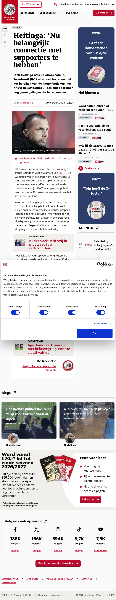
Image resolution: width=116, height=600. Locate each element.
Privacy (17, 595)
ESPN (62, 173)
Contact (87, 579)
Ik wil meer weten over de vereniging (79, 4)
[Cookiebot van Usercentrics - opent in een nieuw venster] (99, 264)
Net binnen (27, 13)
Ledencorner (48, 13)
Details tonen (100, 323)
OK (94, 333)
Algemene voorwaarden (49, 595)
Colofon (5, 595)
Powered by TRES (105, 595)
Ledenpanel (9, 583)
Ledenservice (107, 4)
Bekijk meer (91, 168)
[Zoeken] (55, 4)
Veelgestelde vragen (59, 579)
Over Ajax (72, 13)
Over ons (32, 579)
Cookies (29, 595)
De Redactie (26, 103)
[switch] (43, 312)
